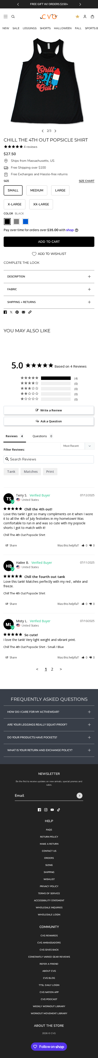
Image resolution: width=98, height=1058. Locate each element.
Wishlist (49, 879)
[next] (80, 4)
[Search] (13, 16)
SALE (16, 28)
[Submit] (80, 796)
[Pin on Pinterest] (17, 312)
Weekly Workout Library (49, 1006)
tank (11, 471)
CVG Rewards (49, 935)
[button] (29, 312)
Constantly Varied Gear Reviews (49, 957)
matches (31, 471)
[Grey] (16, 221)
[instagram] (45, 809)
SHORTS (45, 28)
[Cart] (92, 16)
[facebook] (39, 809)
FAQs (49, 829)
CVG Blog (49, 978)
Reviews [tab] (12, 436)
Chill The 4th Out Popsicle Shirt (24, 535)
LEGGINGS (29, 28)
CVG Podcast (49, 999)
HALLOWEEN (63, 28)
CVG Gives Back (49, 949)
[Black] (7, 221)
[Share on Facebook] (5, 312)
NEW (6, 28)
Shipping (49, 872)
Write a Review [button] (51, 410)
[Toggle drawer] (6, 16)
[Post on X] (11, 312)
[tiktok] (58, 809)
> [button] (61, 669)
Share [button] (13, 545)
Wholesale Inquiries (49, 907)
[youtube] (52, 809)
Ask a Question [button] (51, 421)
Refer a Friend (49, 964)
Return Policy (49, 837)
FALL (78, 28)
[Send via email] (23, 312)
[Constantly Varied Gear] (49, 16)
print (50, 471)
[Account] (85, 16)
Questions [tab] (40, 436)
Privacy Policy (49, 886)
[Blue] (25, 221)
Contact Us (49, 851)
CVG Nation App (49, 992)
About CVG (49, 971)
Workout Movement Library (49, 1013)
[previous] (18, 4)
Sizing (49, 865)
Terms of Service (49, 893)
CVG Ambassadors (49, 942)
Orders (49, 858)
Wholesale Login (49, 914)
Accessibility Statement (49, 900)
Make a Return (49, 844)
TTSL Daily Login (49, 985)
